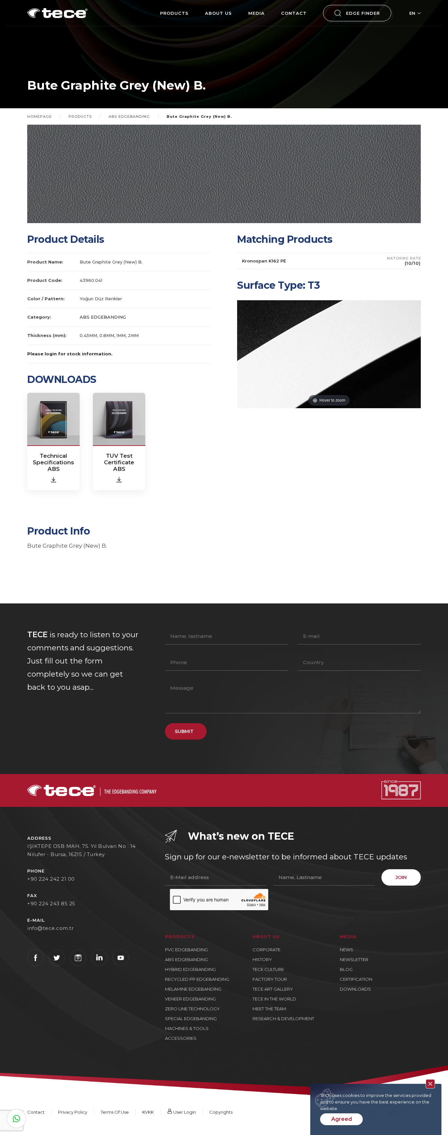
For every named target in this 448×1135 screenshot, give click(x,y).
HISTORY (262, 959)
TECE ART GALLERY (273, 989)
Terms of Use (115, 1112)
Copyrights (221, 1112)
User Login (184, 1112)
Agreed (341, 1119)
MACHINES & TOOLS (187, 1028)
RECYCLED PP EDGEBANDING (197, 979)
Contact (36, 1112)
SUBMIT (184, 731)
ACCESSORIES (180, 1038)
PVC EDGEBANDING (186, 949)
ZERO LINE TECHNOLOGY (192, 1008)
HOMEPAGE (39, 116)
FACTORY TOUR (270, 979)
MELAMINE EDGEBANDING (193, 989)
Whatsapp (16, 1118)
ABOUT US (218, 13)
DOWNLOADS (355, 989)
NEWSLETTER (354, 959)
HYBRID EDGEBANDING (190, 969)
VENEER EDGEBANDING (190, 998)
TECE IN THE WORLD (274, 998)
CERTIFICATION (356, 979)
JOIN (401, 877)
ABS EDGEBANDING (129, 116)
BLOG (346, 969)
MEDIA (256, 13)
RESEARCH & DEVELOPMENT (283, 1018)
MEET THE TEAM (269, 1008)
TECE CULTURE (268, 969)
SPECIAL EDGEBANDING (191, 1018)
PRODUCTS (174, 13)
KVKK (148, 1112)
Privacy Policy (72, 1112)
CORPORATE (266, 949)
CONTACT (294, 13)
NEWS (346, 949)
